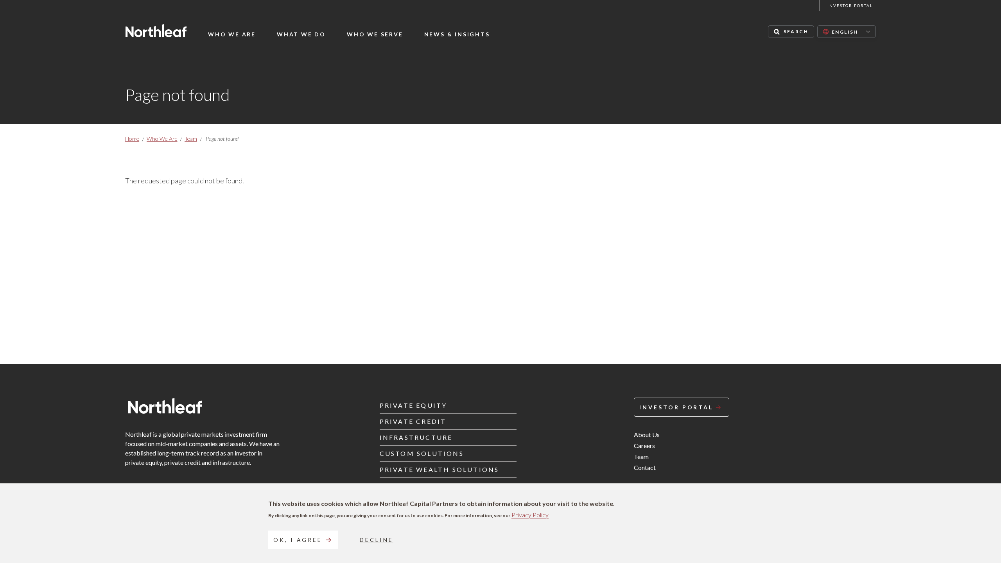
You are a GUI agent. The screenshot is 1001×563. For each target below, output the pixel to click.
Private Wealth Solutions (439, 469)
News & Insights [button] (457, 34)
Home (132, 138)
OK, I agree (297, 539)
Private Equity (413, 405)
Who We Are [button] (232, 34)
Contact (645, 467)
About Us (647, 434)
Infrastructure (416, 437)
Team (191, 138)
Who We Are (162, 138)
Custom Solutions (422, 453)
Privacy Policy (530, 514)
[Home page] (156, 30)
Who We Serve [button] (375, 34)
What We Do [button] (301, 34)
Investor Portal (850, 5)
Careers (644, 445)
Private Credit (413, 421)
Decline (376, 539)
